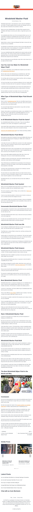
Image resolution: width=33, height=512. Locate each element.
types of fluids (13, 292)
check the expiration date (20, 264)
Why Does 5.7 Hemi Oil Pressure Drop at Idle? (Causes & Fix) (7, 462)
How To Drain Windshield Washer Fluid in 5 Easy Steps (11, 487)
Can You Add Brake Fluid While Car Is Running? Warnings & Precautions (15, 477)
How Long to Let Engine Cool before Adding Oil (10, 482)
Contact (14, 497)
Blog (11, 497)
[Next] (30, 456)
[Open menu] (16, 9)
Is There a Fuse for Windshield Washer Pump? (7, 433)
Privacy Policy (20, 497)
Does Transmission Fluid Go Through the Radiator (25, 433)
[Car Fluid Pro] (16, 7)
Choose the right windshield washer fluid (8, 130)
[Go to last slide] (3, 456)
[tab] (15, 468)
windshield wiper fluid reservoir (9, 71)
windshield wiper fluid (12, 101)
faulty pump (29, 190)
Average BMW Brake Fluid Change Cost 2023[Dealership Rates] (13, 485)
